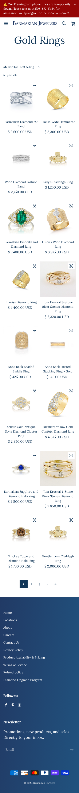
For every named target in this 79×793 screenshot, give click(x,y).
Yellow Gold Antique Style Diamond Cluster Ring (21, 431)
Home (7, 613)
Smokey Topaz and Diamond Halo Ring (21, 558)
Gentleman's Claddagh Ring (58, 558)
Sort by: (13, 67)
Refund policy (13, 672)
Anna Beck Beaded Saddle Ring (21, 369)
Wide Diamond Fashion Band (21, 184)
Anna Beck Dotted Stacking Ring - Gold (57, 369)
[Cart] (73, 23)
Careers (8, 635)
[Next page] (56, 584)
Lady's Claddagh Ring (58, 182)
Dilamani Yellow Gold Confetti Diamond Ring (58, 429)
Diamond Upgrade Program (22, 680)
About (7, 627)
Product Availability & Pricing (24, 657)
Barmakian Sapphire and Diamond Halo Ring (21, 494)
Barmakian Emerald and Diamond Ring (21, 244)
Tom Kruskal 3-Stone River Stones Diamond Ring (58, 306)
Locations (10, 620)
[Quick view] (34, 85)
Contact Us (11, 642)
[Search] (63, 23)
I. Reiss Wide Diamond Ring (58, 244)
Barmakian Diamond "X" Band (21, 124)
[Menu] (5, 23)
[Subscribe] (72, 749)
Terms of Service (15, 665)
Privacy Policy (13, 650)
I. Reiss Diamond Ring (21, 302)
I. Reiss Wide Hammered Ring (57, 124)
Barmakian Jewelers (44, 782)
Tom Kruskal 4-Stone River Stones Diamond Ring (58, 496)
